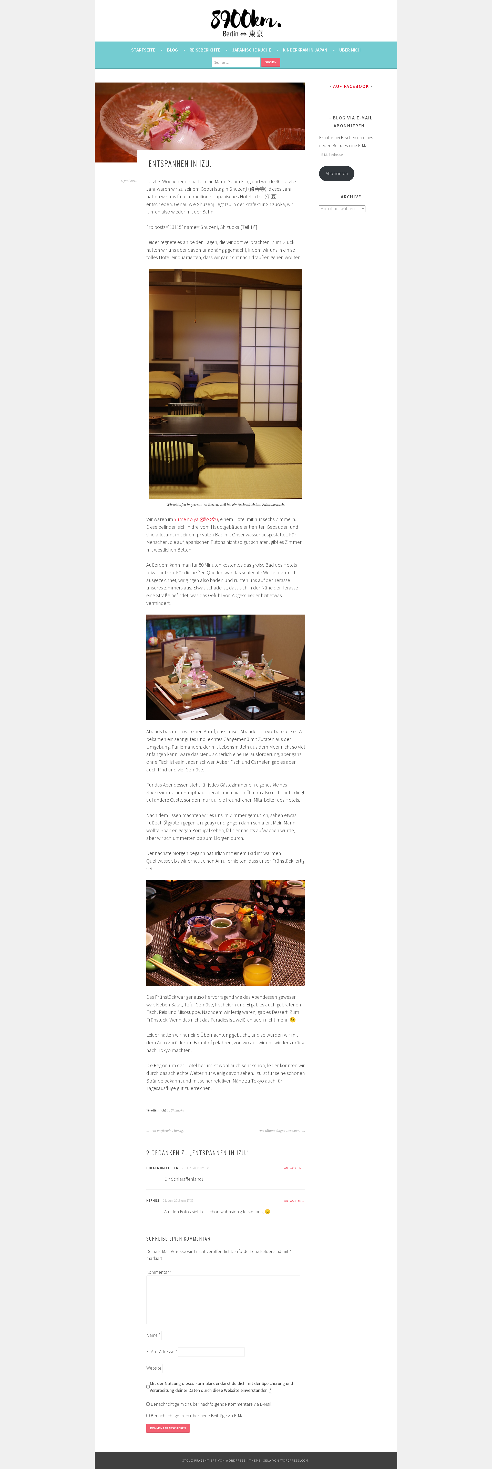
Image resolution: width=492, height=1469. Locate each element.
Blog (172, 50)
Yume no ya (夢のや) (196, 519)
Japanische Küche (251, 50)
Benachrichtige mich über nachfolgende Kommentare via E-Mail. (211, 1404)
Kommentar (159, 1272)
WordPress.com (294, 1460)
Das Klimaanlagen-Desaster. (280, 1131)
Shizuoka (177, 1110)
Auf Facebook (351, 86)
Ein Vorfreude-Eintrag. (167, 1131)
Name (153, 1335)
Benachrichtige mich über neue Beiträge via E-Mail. (199, 1416)
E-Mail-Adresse (161, 1351)
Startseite (143, 50)
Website (153, 1368)
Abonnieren (337, 173)
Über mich (350, 50)
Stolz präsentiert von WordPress (214, 1460)
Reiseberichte (205, 50)
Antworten (292, 1168)
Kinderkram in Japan (305, 50)
